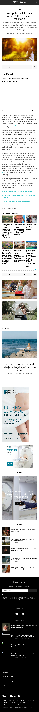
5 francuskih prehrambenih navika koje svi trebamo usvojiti (23, 530)
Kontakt (4, 685)
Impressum (5, 672)
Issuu (11, 111)
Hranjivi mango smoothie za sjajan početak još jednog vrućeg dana (24, 654)
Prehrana (11, 700)
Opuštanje (19, 9)
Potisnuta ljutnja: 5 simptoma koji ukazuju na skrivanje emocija (23, 549)
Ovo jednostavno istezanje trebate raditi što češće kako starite (24, 558)
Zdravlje (4, 700)
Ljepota (6, 702)
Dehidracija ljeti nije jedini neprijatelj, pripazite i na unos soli (22, 645)
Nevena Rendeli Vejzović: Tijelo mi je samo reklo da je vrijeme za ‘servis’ (19, 494)
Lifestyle (13, 702)
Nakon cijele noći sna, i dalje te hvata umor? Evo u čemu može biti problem (22, 635)
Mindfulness (20, 700)
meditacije (15, 126)
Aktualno (20, 704)
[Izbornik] (3, 2)
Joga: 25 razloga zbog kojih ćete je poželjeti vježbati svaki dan (19, 367)
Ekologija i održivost (9, 704)
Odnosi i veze (30, 700)
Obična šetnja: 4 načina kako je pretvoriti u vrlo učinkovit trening (23, 539)
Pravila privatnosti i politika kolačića (11, 681)
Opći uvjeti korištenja (7, 676)
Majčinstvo (22, 702)
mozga (4, 172)
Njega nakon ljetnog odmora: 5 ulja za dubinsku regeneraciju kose (22, 568)
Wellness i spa (19, 304)
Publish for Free (32, 111)
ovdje (19, 599)
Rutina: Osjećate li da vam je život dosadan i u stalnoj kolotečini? (24, 626)
